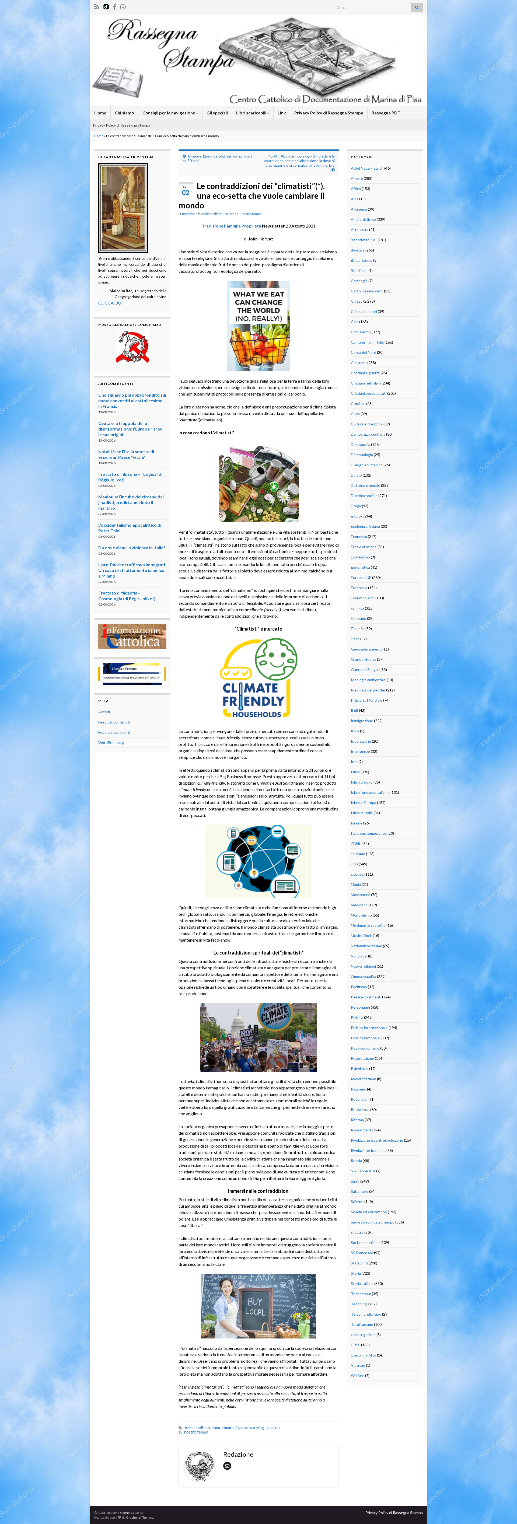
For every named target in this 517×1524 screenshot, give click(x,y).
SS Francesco (362, 1252)
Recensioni (360, 1099)
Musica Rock (361, 935)
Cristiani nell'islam (366, 383)
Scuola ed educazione (369, 1212)
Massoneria (360, 894)
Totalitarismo (362, 1324)
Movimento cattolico (368, 925)
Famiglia (357, 608)
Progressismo (362, 1058)
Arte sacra (359, 229)
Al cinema (359, 209)
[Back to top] (505, 1512)
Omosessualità (363, 976)
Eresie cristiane (364, 546)
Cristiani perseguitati (368, 393)
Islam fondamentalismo (370, 792)
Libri (354, 864)
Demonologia (362, 454)
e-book (357, 516)
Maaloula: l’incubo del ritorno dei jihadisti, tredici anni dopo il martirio (131, 502)
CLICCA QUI (110, 302)
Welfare (357, 1375)
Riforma (357, 1119)
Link (282, 112)
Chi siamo (124, 112)
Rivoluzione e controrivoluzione (377, 1140)
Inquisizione (361, 741)
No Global (359, 956)
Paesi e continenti (366, 997)
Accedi (104, 711)
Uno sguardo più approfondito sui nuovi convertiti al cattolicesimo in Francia (132, 400)
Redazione (189, 214)
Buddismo (359, 270)
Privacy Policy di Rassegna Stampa (328, 112)
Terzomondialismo (366, 1314)
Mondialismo (361, 915)
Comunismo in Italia (367, 342)
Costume (358, 362)
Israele (356, 823)
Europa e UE (361, 577)
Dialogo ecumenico (367, 465)
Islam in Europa (363, 802)
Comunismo (361, 332)
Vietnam (358, 1365)
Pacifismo (359, 986)
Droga (356, 506)
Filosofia (358, 628)
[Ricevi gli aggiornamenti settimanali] (123, 6)
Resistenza (360, 1109)
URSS (355, 1345)
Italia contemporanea (369, 833)
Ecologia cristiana (365, 526)
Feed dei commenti (114, 732)
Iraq (354, 761)
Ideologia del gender (368, 690)
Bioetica (358, 250)
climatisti (229, 1427)
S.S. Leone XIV (363, 1171)
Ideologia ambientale (368, 679)
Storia (356, 1273)
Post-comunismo (365, 1048)
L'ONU (356, 843)
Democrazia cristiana (368, 434)
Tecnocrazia (361, 1293)
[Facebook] (115, 6)
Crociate (358, 403)
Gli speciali (217, 112)
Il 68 (354, 710)
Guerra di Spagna (365, 669)
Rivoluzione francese (368, 1150)
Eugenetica (360, 567)
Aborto (357, 178)
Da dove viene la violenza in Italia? (132, 547)
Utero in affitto (363, 1355)
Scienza (357, 1201)
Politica (357, 1017)
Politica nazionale (365, 1038)
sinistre (357, 1232)
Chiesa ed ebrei (364, 311)
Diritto (356, 475)
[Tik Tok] (106, 6)
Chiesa (356, 301)
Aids (354, 199)
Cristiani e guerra (365, 372)
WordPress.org (111, 742)
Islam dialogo (362, 782)
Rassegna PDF (386, 112)
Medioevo (359, 905)
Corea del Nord (363, 352)
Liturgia (357, 874)
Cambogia (359, 280)
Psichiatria (359, 1068)
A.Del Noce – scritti (367, 168)
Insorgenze (360, 751)
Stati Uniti (359, 1263)
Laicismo (358, 853)
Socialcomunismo (365, 1242)
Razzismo (358, 1089)
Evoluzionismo (363, 598)
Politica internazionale (369, 1027)
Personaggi (360, 1007)
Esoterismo (360, 557)
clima (216, 1427)
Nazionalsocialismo (366, 945)
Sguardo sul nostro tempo (243, 214)
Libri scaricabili (251, 112)
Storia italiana (362, 1283)
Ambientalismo (212, 214)
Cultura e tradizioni (367, 424)
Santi (355, 1181)
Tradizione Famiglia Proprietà (231, 225)
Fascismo (358, 618)
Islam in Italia (362, 812)
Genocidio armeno (366, 649)
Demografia (360, 444)
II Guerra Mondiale (366, 700)
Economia (359, 536)
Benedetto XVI (364, 239)
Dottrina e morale (365, 485)
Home (100, 112)
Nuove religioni (363, 966)
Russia (356, 1160)
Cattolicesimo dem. (367, 291)
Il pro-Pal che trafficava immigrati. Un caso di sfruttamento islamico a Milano (132, 570)
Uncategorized (363, 1334)
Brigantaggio (361, 260)
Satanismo (359, 1191)
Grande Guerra (363, 659)
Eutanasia (359, 587)
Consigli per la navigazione (169, 112)
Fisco (355, 639)
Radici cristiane (363, 1078)
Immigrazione (362, 720)
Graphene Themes (139, 1517)
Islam (355, 772)
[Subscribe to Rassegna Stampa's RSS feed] (96, 6)
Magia (356, 884)
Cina (354, 321)
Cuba (355, 413)
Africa (356, 188)
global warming (251, 1427)
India (355, 731)
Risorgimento (362, 1130)
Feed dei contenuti (114, 722)
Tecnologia (360, 1304)
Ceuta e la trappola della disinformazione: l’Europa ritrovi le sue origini (130, 429)
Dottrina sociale (364, 495)
